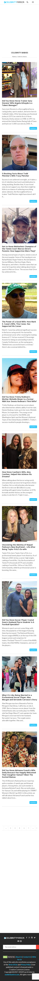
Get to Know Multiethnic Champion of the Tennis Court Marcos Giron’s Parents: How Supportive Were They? (19, 248)
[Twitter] (35, 938)
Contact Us (27, 957)
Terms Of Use (13, 965)
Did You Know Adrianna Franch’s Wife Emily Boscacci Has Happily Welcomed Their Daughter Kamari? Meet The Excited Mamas (19, 773)
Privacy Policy (26, 965)
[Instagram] (32, 938)
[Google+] (29, 938)
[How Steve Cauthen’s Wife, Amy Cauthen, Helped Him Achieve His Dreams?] (19, 451)
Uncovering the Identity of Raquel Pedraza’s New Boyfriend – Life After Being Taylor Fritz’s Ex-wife (18, 547)
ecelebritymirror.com (12, 974)
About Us (19, 957)
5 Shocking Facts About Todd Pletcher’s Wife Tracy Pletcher (15, 174)
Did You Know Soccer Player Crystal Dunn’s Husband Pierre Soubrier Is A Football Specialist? (18, 622)
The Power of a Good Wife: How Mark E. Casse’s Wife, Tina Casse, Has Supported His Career (19, 323)
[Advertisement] (19, 29)
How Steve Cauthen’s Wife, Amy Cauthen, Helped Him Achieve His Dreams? (17, 474)
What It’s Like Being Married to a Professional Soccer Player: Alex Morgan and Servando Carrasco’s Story (19, 697)
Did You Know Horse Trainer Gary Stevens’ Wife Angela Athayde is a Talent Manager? (17, 103)
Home (14, 56)
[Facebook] (26, 938)
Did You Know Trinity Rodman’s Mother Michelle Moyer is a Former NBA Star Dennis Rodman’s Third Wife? (19, 399)
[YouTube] (18, 941)
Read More (33, 128)
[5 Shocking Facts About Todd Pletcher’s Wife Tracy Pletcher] (19, 152)
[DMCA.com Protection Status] (9, 957)
